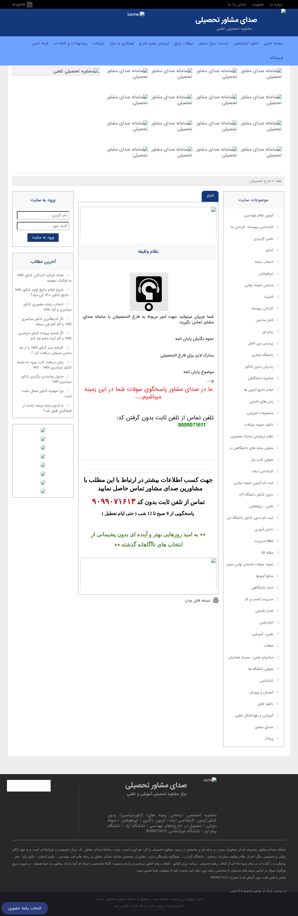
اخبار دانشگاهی (262, 587)
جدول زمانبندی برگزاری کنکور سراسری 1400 (46, 379)
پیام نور (267, 331)
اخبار (210, 195)
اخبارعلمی (266, 622)
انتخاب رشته (264, 262)
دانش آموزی (264, 529)
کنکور (269, 250)
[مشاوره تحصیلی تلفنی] (283, 11)
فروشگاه (276, 58)
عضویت (258, 4)
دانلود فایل (265, 704)
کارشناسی (266, 680)
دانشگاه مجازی (262, 355)
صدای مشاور (264, 727)
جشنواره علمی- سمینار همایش (250, 657)
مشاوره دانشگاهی (260, 378)
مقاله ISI (267, 552)
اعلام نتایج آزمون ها (258, 390)
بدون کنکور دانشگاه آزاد (256, 494)
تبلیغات (98, 43)
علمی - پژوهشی (261, 506)
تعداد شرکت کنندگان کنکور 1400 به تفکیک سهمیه (44, 278)
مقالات (268, 645)
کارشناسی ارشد (262, 471)
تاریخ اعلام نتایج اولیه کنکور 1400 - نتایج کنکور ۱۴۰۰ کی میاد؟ (43, 293)
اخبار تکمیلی (264, 611)
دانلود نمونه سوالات (258, 424)
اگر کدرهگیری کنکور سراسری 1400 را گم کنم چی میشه (47, 321)
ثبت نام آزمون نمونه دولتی (253, 483)
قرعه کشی (40, 43)
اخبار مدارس (264, 320)
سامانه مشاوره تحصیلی (120, 899)
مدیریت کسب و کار (259, 599)
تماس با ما (237, 4)
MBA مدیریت (263, 541)
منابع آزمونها (264, 576)
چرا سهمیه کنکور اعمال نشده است (47, 394)
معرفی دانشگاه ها (260, 669)
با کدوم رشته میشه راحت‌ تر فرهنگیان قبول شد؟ (47, 408)
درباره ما (276, 4)
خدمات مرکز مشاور (213, 43)
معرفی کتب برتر (262, 459)
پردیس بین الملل (260, 343)
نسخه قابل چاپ (197, 600)
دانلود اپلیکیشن (246, 43)
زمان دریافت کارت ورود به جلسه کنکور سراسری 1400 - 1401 (44, 365)
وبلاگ (269, 739)
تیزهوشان (266, 273)
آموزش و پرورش (261, 692)
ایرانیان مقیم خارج (154, 43)
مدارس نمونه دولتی (259, 285)
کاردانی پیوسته (262, 308)
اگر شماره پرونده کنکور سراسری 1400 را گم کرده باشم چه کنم (45, 336)
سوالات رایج (183, 43)
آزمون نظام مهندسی (258, 215)
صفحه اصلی (273, 43)
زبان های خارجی (261, 401)
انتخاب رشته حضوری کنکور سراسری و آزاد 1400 (47, 307)
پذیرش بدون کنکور (259, 366)
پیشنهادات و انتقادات (70, 43)
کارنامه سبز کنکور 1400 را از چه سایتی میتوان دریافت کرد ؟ (45, 350)
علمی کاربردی (263, 238)
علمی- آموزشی (262, 634)
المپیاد (268, 297)
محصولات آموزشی (260, 413)
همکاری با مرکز (122, 43)
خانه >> (276, 181)
